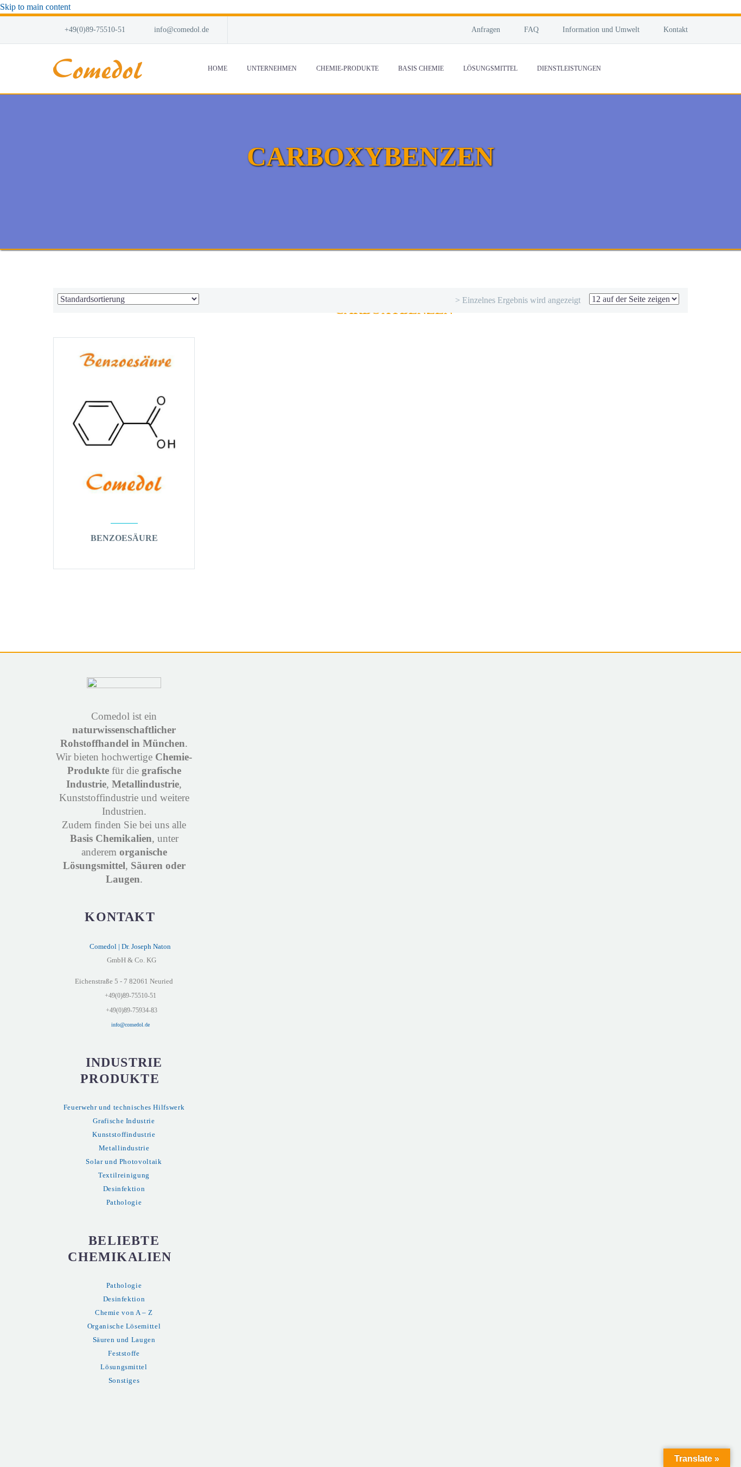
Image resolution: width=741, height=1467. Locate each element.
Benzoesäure (124, 538)
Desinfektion (124, 1189)
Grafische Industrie (124, 1121)
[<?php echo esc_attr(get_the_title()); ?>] (124, 554)
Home (217, 68)
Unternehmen (272, 68)
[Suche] (621, 68)
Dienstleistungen (569, 68)
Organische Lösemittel (124, 1326)
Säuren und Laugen (124, 1340)
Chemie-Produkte (347, 68)
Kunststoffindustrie (123, 1134)
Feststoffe (123, 1353)
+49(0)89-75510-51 (95, 30)
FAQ (531, 30)
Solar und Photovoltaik (124, 1162)
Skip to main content (35, 6)
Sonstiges (124, 1380)
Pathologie (124, 1202)
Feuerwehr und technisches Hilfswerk (123, 1107)
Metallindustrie (124, 1148)
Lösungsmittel (490, 68)
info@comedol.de (181, 30)
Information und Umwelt (601, 30)
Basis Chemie (421, 68)
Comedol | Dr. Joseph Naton (130, 946)
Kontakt (675, 30)
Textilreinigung (124, 1175)
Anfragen (485, 30)
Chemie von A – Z (124, 1313)
